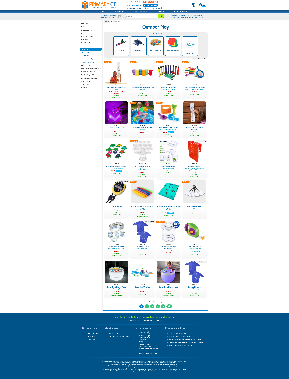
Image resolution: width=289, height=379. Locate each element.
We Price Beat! (113, 333)
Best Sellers (84, 24)
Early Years (84, 39)
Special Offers (120, 11)
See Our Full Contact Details (148, 353)
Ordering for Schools (180, 11)
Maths (83, 27)
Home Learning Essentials (89, 78)
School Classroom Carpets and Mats (180, 345)
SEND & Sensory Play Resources (179, 336)
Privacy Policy (90, 339)
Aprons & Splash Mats (88, 62)
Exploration (85, 55)
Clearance (84, 87)
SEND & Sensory (86, 43)
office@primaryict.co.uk (153, 8)
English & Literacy (86, 30)
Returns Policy (90, 336)
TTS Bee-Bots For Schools (177, 333)
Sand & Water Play (87, 59)
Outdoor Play (85, 49)
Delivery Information (140, 11)
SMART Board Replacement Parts (91, 68)
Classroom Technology (88, 72)
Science (83, 33)
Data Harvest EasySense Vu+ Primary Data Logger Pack (186, 342)
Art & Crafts (84, 46)
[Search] (161, 16)
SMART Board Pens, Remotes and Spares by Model (185, 339)
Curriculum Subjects (87, 36)
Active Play (85, 52)
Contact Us (160, 11)
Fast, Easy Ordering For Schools (119, 336)
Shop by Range (85, 81)
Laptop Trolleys (85, 65)
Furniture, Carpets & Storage (89, 75)
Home (104, 11)
